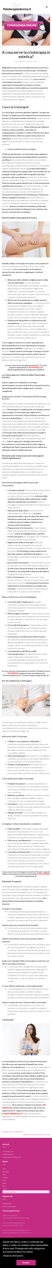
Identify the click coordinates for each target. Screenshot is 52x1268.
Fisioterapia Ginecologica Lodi (11, 1157)
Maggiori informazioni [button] (13, 1255)
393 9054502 (34, 367)
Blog (4, 1186)
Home (4, 1169)
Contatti (5, 1177)
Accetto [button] (25, 1263)
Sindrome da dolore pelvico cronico (36, 1134)
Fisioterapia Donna (31, 61)
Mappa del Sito (7, 1203)
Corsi (4, 1180)
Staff (4, 1174)
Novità (4, 1189)
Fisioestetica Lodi (7, 1151)
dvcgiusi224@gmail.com (12, 1113)
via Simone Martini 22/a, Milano (12, 1225)
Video (4, 1183)
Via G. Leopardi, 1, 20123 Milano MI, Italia (16, 1218)
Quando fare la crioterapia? (12, 1131)
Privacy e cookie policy (9, 1206)
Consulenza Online (10, 1192)
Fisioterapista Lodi (8, 1154)
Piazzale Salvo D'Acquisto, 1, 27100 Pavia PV (16, 1233)
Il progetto (5, 1172)
